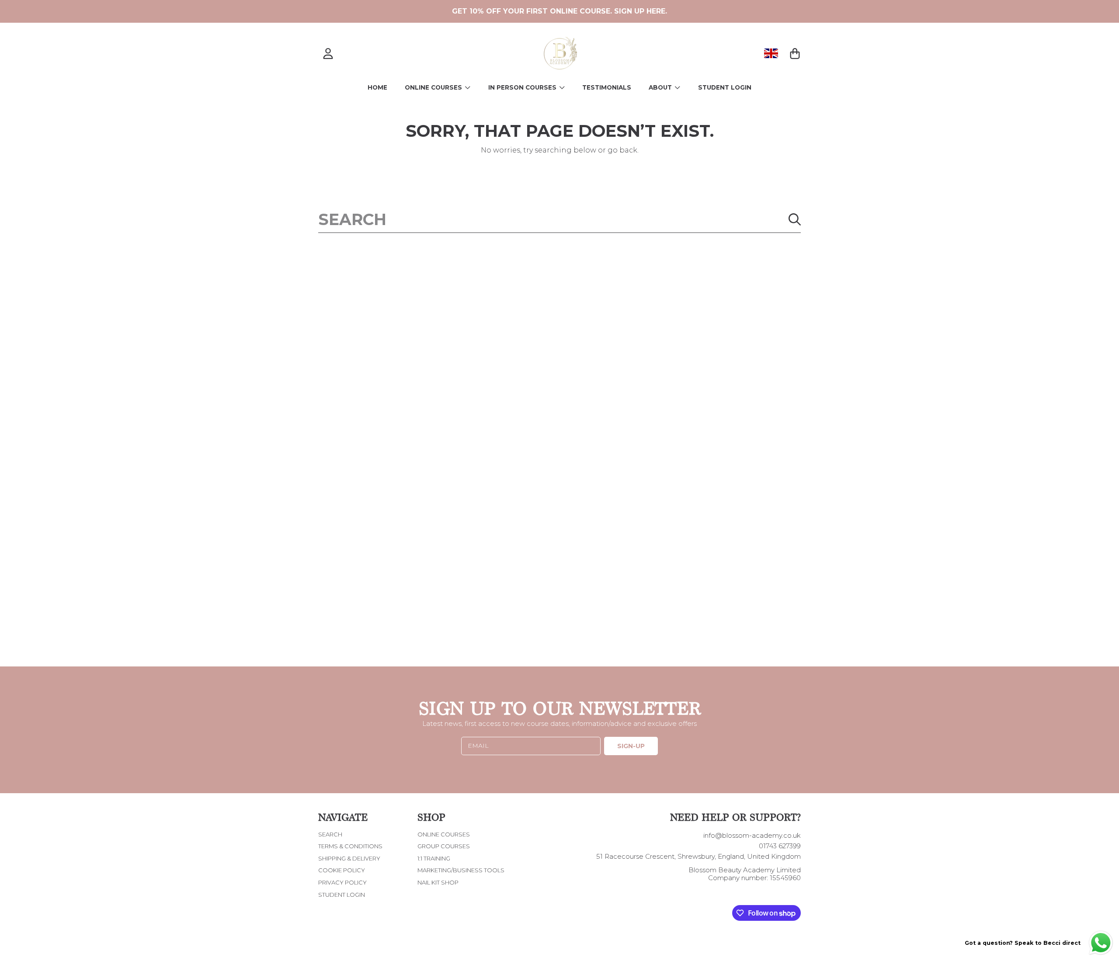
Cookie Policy (341, 870)
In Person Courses (523, 87)
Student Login (341, 894)
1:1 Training (433, 858)
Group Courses (443, 846)
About (661, 87)
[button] (794, 53)
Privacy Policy (342, 882)
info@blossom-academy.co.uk (752, 835)
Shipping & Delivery (349, 858)
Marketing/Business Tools (460, 870)
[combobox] (559, 219)
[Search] (794, 219)
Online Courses (434, 87)
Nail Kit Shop (438, 882)
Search (330, 834)
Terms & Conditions (350, 846)
